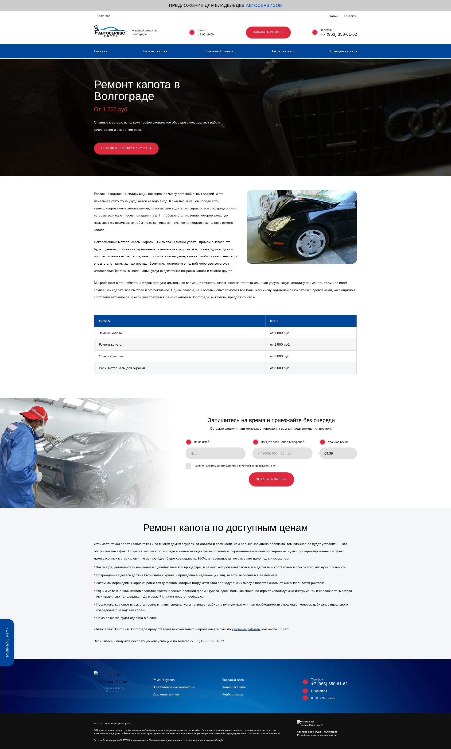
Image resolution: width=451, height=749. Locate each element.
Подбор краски (233, 694)
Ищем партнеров (7, 642)
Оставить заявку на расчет (126, 148)
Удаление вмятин (166, 694)
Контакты (350, 16)
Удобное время (338, 442)
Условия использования (201, 740)
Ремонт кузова (155, 51)
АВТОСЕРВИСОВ (264, 5)
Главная (101, 51)
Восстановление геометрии (174, 687)
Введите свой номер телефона (282, 442)
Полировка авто (343, 51)
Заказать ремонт (268, 32)
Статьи (333, 16)
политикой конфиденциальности (257, 465)
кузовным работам (246, 629)
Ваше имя (201, 442)
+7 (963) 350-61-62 (339, 34)
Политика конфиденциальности (167, 740)
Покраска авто (283, 51)
